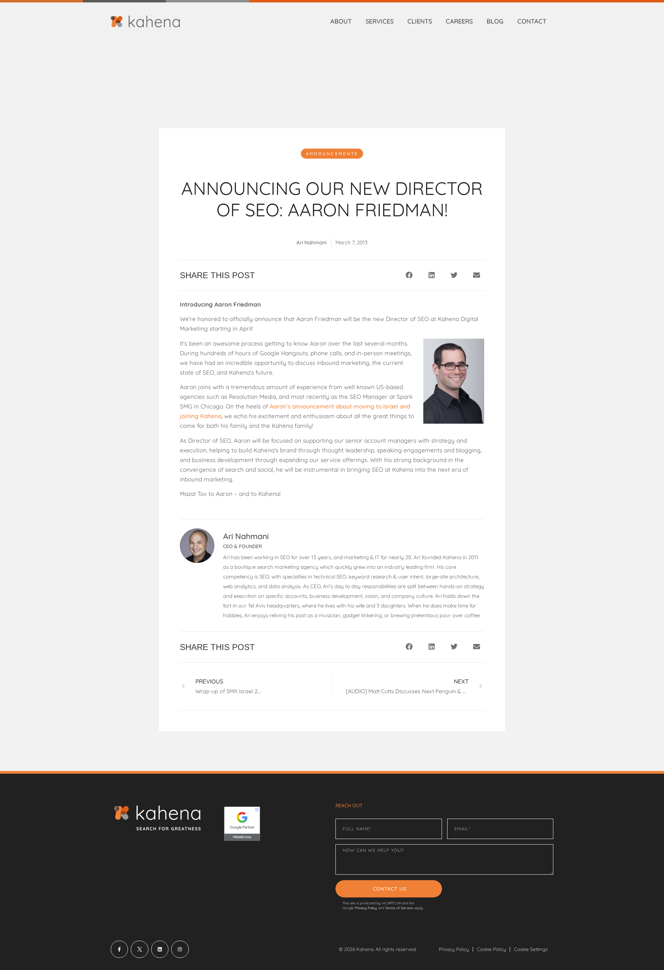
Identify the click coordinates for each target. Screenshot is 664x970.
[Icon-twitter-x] (139, 949)
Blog (495, 21)
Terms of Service (399, 908)
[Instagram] (179, 949)
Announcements (332, 153)
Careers (459, 21)
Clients (419, 21)
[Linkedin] (159, 949)
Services (380, 21)
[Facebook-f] (119, 949)
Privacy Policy (366, 908)
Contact (531, 21)
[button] (409, 275)
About (341, 21)
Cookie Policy (491, 949)
